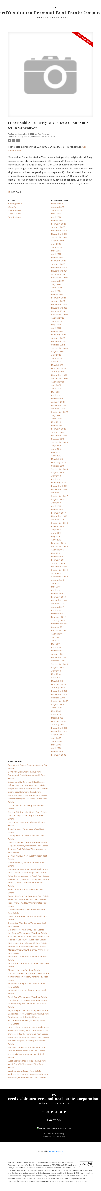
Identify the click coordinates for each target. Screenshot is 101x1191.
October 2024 (58, 274)
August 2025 (57, 240)
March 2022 (57, 365)
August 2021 (57, 382)
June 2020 (56, 418)
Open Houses (14, 213)
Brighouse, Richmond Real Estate (24, 792)
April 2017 (56, 506)
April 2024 (56, 291)
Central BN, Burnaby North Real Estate (27, 812)
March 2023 (57, 331)
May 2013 (55, 587)
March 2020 (57, 425)
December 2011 (59, 623)
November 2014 (59, 566)
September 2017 (59, 496)
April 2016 (56, 540)
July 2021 (56, 385)
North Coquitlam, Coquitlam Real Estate (28, 973)
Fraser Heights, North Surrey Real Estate (28, 896)
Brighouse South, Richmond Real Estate (28, 788)
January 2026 (58, 227)
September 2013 (59, 576)
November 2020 (59, 405)
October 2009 (58, 697)
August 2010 (57, 667)
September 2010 (59, 664)
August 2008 (57, 734)
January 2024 (58, 301)
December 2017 (59, 486)
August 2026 (57, 207)
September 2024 (59, 277)
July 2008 (56, 738)
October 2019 (57, 439)
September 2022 (59, 348)
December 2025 (59, 230)
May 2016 (55, 536)
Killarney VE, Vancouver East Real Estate (28, 936)
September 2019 (59, 442)
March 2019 (57, 459)
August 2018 (57, 472)
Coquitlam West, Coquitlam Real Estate (28, 845)
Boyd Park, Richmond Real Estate (24, 772)
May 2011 (55, 644)
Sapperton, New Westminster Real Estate (28, 1014)
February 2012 (58, 617)
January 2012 (58, 620)
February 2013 (58, 597)
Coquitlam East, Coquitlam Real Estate (27, 842)
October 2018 (57, 466)
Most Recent (57, 203)
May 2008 (56, 744)
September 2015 (59, 546)
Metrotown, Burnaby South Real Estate (27, 943)
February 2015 (58, 560)
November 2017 (59, 489)
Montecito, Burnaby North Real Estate (27, 946)
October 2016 (57, 519)
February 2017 (58, 513)
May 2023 (56, 324)
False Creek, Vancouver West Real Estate (28, 876)
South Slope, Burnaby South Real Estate (28, 1027)
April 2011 (56, 647)
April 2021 (56, 395)
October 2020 (58, 408)
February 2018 (58, 482)
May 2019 (55, 452)
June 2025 (56, 247)
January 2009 (58, 724)
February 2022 (58, 368)
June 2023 (56, 321)
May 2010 (56, 674)
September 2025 (59, 237)
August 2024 (57, 281)
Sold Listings (14, 217)
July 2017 (56, 502)
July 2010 (56, 671)
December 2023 (59, 304)
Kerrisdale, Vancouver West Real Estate (27, 933)
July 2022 (56, 355)
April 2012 (56, 610)
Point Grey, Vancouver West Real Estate (27, 997)
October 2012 (57, 603)
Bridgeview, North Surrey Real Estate (26, 785)
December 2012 (59, 600)
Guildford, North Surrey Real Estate (26, 930)
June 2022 (56, 358)
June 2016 (56, 533)
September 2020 (59, 412)
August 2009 (57, 704)
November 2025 (59, 234)
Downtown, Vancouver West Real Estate (28, 869)
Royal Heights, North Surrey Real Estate (28, 1010)
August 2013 (57, 580)
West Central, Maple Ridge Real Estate (27, 1061)
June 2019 (56, 449)
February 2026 (58, 224)
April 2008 (56, 748)
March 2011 (57, 650)
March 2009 (57, 718)
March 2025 (57, 257)
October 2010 (58, 660)
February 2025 (58, 260)
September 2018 (59, 469)
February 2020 (58, 429)
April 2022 (56, 361)
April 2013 (56, 590)
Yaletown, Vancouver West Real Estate (27, 1077)
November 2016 (59, 516)
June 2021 (56, 388)
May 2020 (56, 422)
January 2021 (58, 402)
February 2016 (58, 543)
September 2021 (59, 378)
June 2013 (56, 583)
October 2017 (58, 492)
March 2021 (57, 398)
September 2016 (59, 523)
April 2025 (56, 254)
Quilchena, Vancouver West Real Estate (27, 1000)
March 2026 (57, 220)
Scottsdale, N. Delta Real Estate (24, 1017)
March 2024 (57, 294)
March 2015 (57, 556)
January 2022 (58, 371)
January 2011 (57, 654)
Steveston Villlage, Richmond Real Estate (28, 1037)
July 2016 (56, 529)
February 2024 (58, 298)
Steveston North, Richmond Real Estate (28, 1030)
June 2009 (56, 707)
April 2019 (56, 455)
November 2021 (59, 375)
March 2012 (57, 613)
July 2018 (56, 476)
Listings (12, 207)
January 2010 (58, 687)
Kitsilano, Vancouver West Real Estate (27, 939)
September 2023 (59, 314)
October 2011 (57, 627)
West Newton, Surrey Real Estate (24, 1071)
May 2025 (56, 250)
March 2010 (57, 681)
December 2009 (59, 691)
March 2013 (57, 593)
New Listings (14, 210)
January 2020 (58, 432)
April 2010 (56, 677)
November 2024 (59, 271)
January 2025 (58, 264)
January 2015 (58, 563)
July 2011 (55, 637)
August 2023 (57, 318)
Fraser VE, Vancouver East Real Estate (27, 899)
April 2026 (56, 217)
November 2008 (59, 731)
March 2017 (57, 509)
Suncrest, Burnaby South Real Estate (27, 1047)
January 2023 (58, 338)
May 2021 (55, 392)
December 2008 (59, 728)
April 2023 (56, 328)
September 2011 (59, 630)
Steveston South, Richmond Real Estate (28, 1034)
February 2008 (58, 755)
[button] (43, 1112)
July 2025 (56, 244)
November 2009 (59, 694)
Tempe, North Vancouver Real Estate (26, 1050)
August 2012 (57, 607)
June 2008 (56, 741)
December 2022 (59, 341)
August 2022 (57, 351)
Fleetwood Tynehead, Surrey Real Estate (28, 879)
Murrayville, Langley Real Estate (24, 970)
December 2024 (59, 267)
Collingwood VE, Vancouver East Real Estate (36, 137)
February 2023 (58, 334)
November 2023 (59, 308)
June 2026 (56, 210)
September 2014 (59, 570)
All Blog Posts (15, 203)
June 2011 (56, 640)
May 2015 (55, 553)
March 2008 (57, 751)
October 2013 (57, 573)
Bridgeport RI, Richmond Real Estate (26, 782)
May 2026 (56, 213)
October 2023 (58, 311)
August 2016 (57, 526)
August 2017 (57, 499)
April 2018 (56, 479)
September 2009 (59, 701)
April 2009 (56, 714)
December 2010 (59, 657)
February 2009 (58, 721)
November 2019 (59, 435)
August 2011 (57, 634)
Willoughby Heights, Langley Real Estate (28, 1074)
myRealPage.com (56, 1151)
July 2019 (56, 445)
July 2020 (56, 415)
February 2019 (58, 462)
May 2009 (56, 711)
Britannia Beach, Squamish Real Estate (27, 795)
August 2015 (57, 549)
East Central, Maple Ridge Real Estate (27, 872)
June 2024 (56, 287)
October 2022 (58, 345)
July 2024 (56, 284)
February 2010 (58, 684)
